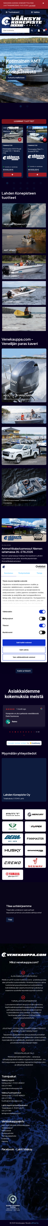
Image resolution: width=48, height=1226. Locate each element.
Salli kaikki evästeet (24, 642)
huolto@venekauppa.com (12, 1101)
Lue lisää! (32, 5)
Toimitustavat (7, 1128)
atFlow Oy (34, 1223)
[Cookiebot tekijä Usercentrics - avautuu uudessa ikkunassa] (35, 566)
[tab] (10, 732)
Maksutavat (6, 1130)
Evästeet (5, 1138)
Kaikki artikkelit (24, 671)
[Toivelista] (19, 128)
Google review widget (17, 743)
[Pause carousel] (24, 735)
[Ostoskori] (44, 30)
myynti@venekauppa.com (12, 1088)
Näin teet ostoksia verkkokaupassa (15, 1125)
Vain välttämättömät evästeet (24, 657)
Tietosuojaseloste (9, 1136)
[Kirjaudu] (39, 30)
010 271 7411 (6, 1111)
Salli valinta (24, 650)
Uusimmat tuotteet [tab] (24, 121)
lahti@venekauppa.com (11, 1113)
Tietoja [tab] (39, 573)
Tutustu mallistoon (16, 77)
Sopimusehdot (7, 1133)
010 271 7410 (7, 1086)
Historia (5, 1141)
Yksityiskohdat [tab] (24, 573)
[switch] (42, 618)
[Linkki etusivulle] (22, 21)
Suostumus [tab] (8, 573)
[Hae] (31, 30)
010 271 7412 (7, 1098)
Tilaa (10, 919)
